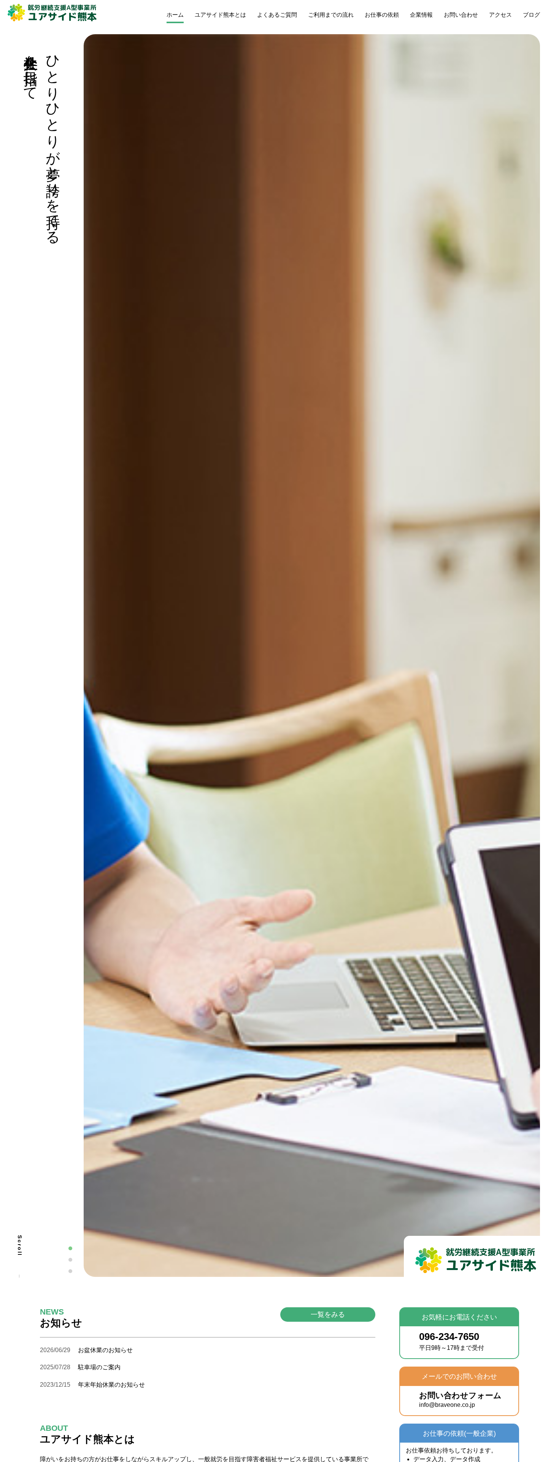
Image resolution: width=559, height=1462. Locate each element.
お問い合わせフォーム (460, 1399)
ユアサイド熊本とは (220, 14)
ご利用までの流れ (331, 14)
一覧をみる (328, 1314)
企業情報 (421, 14)
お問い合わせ (461, 14)
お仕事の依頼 (382, 14)
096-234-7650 (451, 1341)
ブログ (531, 14)
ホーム (175, 14)
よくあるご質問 (277, 14)
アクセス (500, 14)
